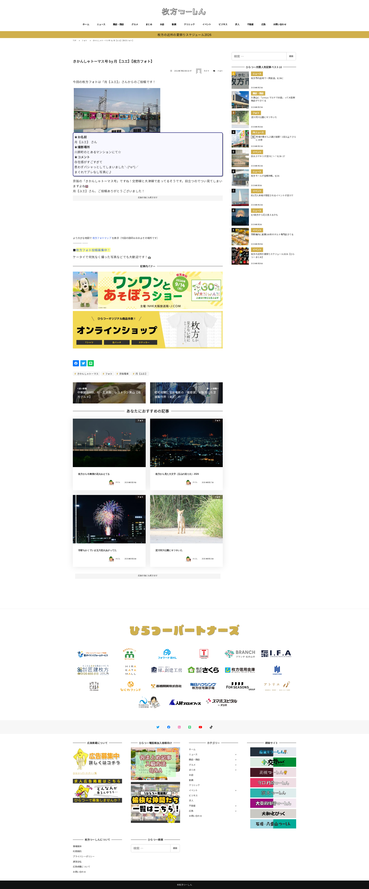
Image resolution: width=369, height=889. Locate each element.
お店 (162, 24)
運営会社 (77, 861)
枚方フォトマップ (101, 238)
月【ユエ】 (141, 373)
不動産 (250, 24)
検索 (291, 56)
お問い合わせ (279, 24)
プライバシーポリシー (84, 856)
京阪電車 (124, 373)
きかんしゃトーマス (88, 373)
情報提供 (77, 846)
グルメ (134, 24)
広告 (263, 24)
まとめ (149, 24)
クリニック (189, 24)
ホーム (86, 24)
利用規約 (77, 851)
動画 (174, 24)
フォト (220, 71)
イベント (206, 24)
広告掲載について (81, 866)
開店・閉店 (118, 24)
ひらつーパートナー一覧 (85, 772)
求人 (237, 24)
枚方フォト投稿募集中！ (93, 250)
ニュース (101, 24)
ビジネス (223, 24)
